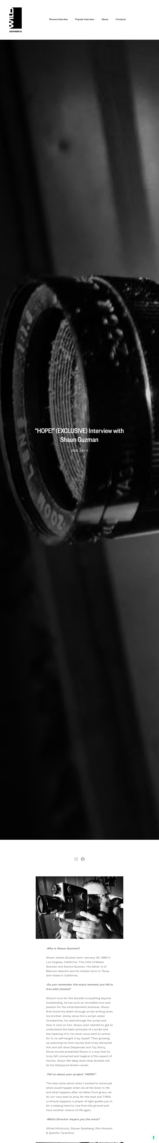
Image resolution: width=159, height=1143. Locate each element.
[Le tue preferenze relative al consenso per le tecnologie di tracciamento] (154, 1138)
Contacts (121, 19)
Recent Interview (58, 19)
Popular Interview (84, 19)
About (105, 19)
